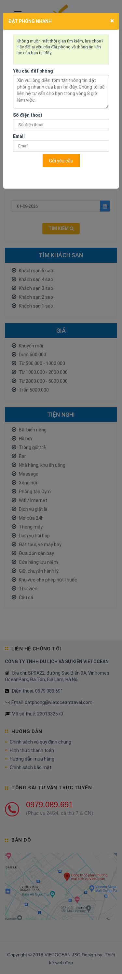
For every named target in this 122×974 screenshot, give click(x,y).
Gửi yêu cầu (61, 160)
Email (19, 136)
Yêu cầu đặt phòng (33, 71)
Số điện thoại (27, 115)
